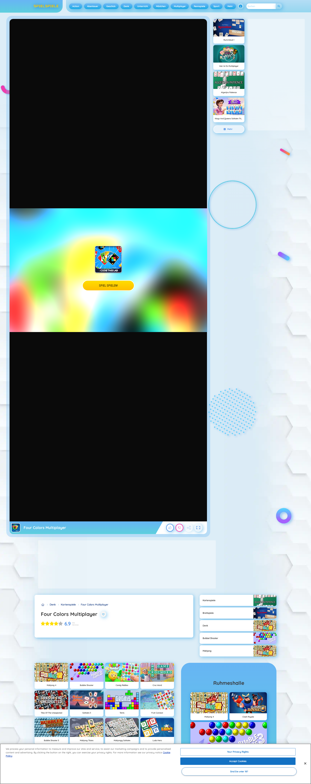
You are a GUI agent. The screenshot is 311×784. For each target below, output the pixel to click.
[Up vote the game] (170, 528)
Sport (216, 6)
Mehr (230, 6)
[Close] (305, 763)
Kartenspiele (68, 604)
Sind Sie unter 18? (239, 771)
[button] (241, 6)
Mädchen (161, 6)
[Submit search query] (279, 6)
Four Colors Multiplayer (94, 604)
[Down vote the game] (179, 528)
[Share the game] (189, 528)
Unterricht (142, 6)
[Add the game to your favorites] (103, 614)
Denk (126, 6)
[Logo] (46, 6)
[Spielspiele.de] (43, 605)
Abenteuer (92, 6)
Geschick (111, 6)
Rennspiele (199, 6)
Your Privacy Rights (238, 751)
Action (75, 6)
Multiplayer (180, 6)
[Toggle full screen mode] (198, 528)
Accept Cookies (237, 761)
